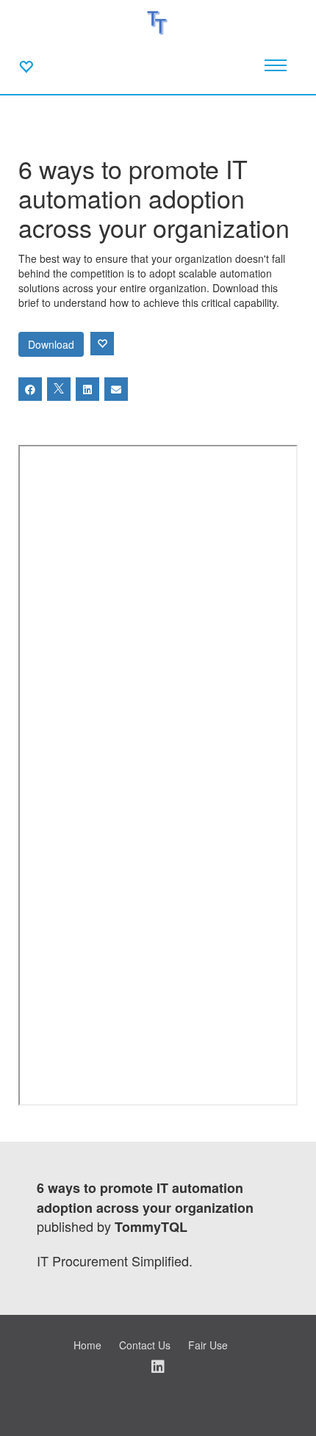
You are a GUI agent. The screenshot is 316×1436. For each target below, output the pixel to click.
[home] (158, 22)
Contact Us (144, 1345)
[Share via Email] (116, 389)
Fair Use (208, 1345)
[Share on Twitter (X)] (59, 389)
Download (51, 344)
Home (87, 1345)
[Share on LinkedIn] (87, 389)
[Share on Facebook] (30, 389)
